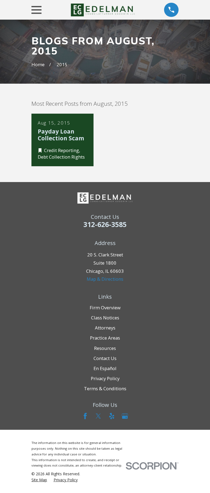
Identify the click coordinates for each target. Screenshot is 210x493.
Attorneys (105, 328)
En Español (105, 368)
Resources (105, 348)
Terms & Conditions (105, 388)
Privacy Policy (105, 378)
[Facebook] (85, 416)
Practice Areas (105, 338)
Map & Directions (105, 279)
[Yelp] (112, 416)
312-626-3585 (105, 224)
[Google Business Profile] (125, 416)
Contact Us (105, 358)
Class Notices (105, 317)
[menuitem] (39, 479)
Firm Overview (105, 307)
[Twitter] (98, 416)
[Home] (103, 10)
